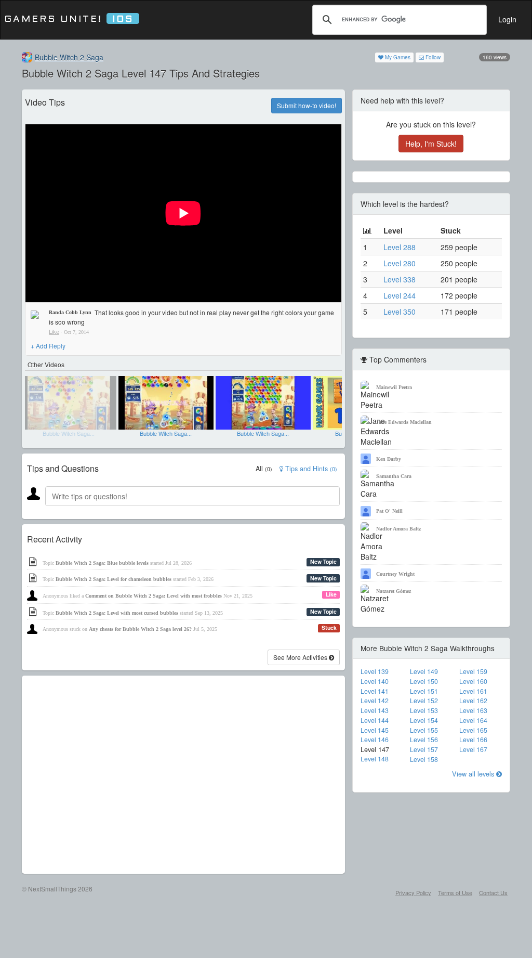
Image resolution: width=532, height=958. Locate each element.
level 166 (473, 739)
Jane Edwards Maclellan (404, 422)
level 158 (424, 759)
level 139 (375, 671)
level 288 (399, 247)
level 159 (473, 671)
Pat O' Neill (389, 511)
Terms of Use (455, 892)
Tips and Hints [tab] (310, 468)
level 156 (424, 739)
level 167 (473, 749)
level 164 (473, 720)
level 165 (473, 730)
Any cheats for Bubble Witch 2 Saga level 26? (140, 629)
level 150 (424, 681)
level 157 (424, 749)
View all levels (474, 774)
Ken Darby (388, 459)
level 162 (473, 700)
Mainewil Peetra (394, 387)
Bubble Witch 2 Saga (69, 57)
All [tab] (264, 468)
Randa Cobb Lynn (70, 312)
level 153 (424, 710)
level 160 (473, 681)
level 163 (473, 710)
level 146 (375, 739)
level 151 (424, 691)
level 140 (375, 681)
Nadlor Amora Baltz (398, 529)
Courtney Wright (395, 574)
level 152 (424, 700)
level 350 (399, 311)
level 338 (399, 279)
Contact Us (493, 892)
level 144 (375, 720)
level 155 (424, 730)
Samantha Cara (393, 476)
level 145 (375, 730)
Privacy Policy (413, 892)
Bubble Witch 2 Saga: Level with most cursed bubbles (117, 613)
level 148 (375, 758)
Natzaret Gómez (393, 591)
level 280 (399, 263)
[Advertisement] (183, 775)
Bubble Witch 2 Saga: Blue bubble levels (102, 563)
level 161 (473, 691)
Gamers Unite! (69, 19)
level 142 (375, 700)
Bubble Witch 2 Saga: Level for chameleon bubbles (113, 579)
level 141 (375, 691)
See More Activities (301, 657)
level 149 (424, 671)
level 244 (399, 295)
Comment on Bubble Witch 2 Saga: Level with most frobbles (153, 596)
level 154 (424, 720)
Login (507, 19)
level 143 (375, 710)
